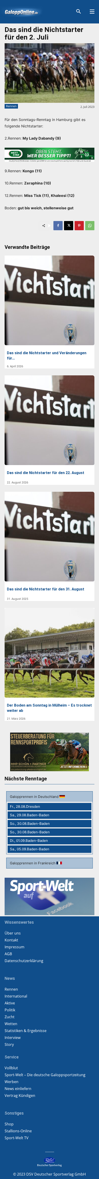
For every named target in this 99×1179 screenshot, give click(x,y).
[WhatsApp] (89, 225)
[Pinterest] (79, 225)
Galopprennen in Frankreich (33, 863)
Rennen (11, 106)
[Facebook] (58, 225)
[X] (68, 225)
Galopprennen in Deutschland (34, 796)
